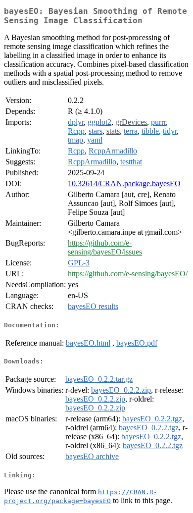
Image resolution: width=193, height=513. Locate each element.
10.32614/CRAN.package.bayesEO (124, 183)
